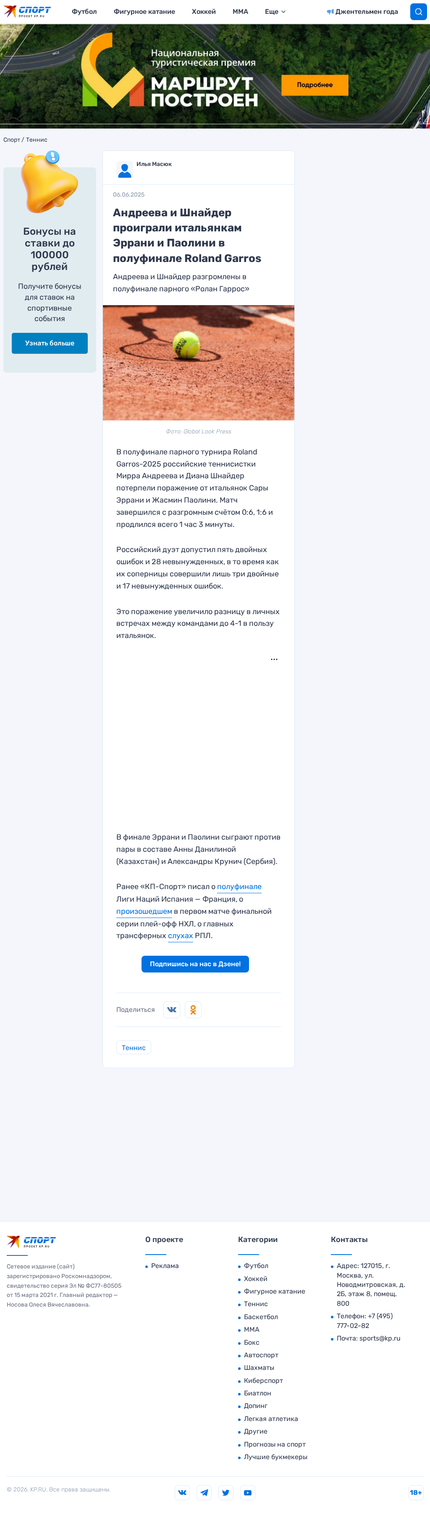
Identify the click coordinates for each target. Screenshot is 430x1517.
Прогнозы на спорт (275, 1444)
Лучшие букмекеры (275, 1457)
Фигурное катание (144, 12)
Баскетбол (261, 1317)
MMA (240, 12)
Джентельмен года (367, 12)
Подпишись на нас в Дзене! (195, 964)
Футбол (84, 12)
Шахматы (259, 1368)
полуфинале (239, 886)
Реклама (165, 1266)
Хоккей (204, 12)
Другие (255, 1431)
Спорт (11, 140)
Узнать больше (49, 343)
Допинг (255, 1406)
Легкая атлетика (271, 1419)
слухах (180, 935)
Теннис (36, 140)
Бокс (252, 1342)
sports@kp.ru (380, 1338)
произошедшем (144, 911)
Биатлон (257, 1393)
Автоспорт (261, 1355)
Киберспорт (263, 1381)
